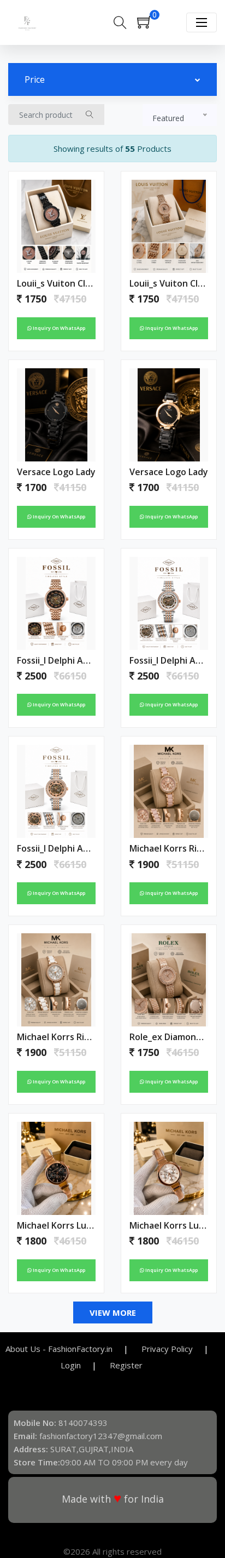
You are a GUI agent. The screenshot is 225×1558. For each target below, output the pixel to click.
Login (71, 1365)
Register (126, 1365)
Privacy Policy (167, 1348)
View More (113, 1312)
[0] (149, 25)
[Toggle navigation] (201, 22)
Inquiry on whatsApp (58, 328)
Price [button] (35, 79)
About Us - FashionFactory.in (58, 1348)
